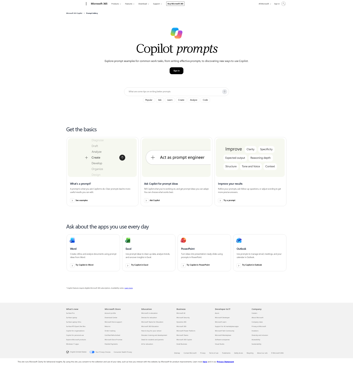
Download (142, 3)
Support (156, 3)
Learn (170, 100)
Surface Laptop (71, 317)
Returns (107, 326)
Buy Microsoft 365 (175, 3)
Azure (217, 313)
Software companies (222, 340)
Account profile (110, 313)
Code (205, 100)
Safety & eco (238, 353)
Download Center (111, 317)
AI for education (147, 344)
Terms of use (213, 353)
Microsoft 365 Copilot (184, 340)
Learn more (129, 288)
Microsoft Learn (220, 322)
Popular (148, 100)
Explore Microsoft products (76, 340)
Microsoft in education (149, 313)
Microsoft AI (180, 313)
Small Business (181, 344)
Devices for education (149, 317)
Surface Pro (70, 313)
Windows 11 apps (72, 344)
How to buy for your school (151, 331)
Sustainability (256, 344)
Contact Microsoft (190, 353)
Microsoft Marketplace (223, 335)
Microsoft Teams (182, 335)
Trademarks (226, 353)
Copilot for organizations (75, 331)
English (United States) (78, 352)
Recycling (250, 353)
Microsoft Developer (222, 317)
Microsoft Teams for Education (152, 322)
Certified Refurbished (112, 335)
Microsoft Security (183, 317)
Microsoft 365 (181, 326)
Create (181, 100)
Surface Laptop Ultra (73, 322)
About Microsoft (257, 317)
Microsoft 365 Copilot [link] (74, 13)
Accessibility (256, 340)
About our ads (262, 353)
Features (128, 3)
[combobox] (174, 91)
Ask (159, 100)
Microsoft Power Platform (185, 331)
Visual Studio (219, 344)
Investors (255, 331)
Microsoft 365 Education (150, 326)
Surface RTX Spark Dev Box (75, 326)
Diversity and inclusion (260, 335)
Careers (254, 313)
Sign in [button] (176, 70)
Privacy (202, 353)
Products (115, 3)
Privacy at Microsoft (259, 326)
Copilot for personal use (75, 335)
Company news (257, 322)
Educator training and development (154, 335)
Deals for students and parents (152, 340)
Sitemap (177, 353)
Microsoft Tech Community (224, 331)
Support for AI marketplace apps (227, 326)
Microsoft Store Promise (113, 340)
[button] (224, 91)
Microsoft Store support (113, 322)
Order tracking (110, 331)
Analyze (193, 100)
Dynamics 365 (181, 322)
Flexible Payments (111, 344)
